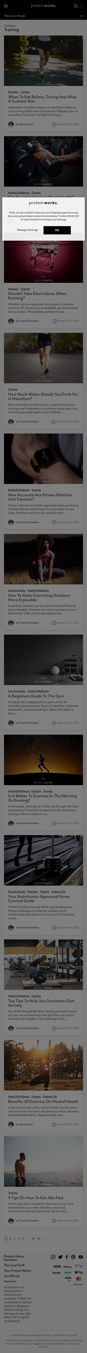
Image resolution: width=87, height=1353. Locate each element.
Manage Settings (27, 230)
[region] (43, 219)
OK (57, 230)
